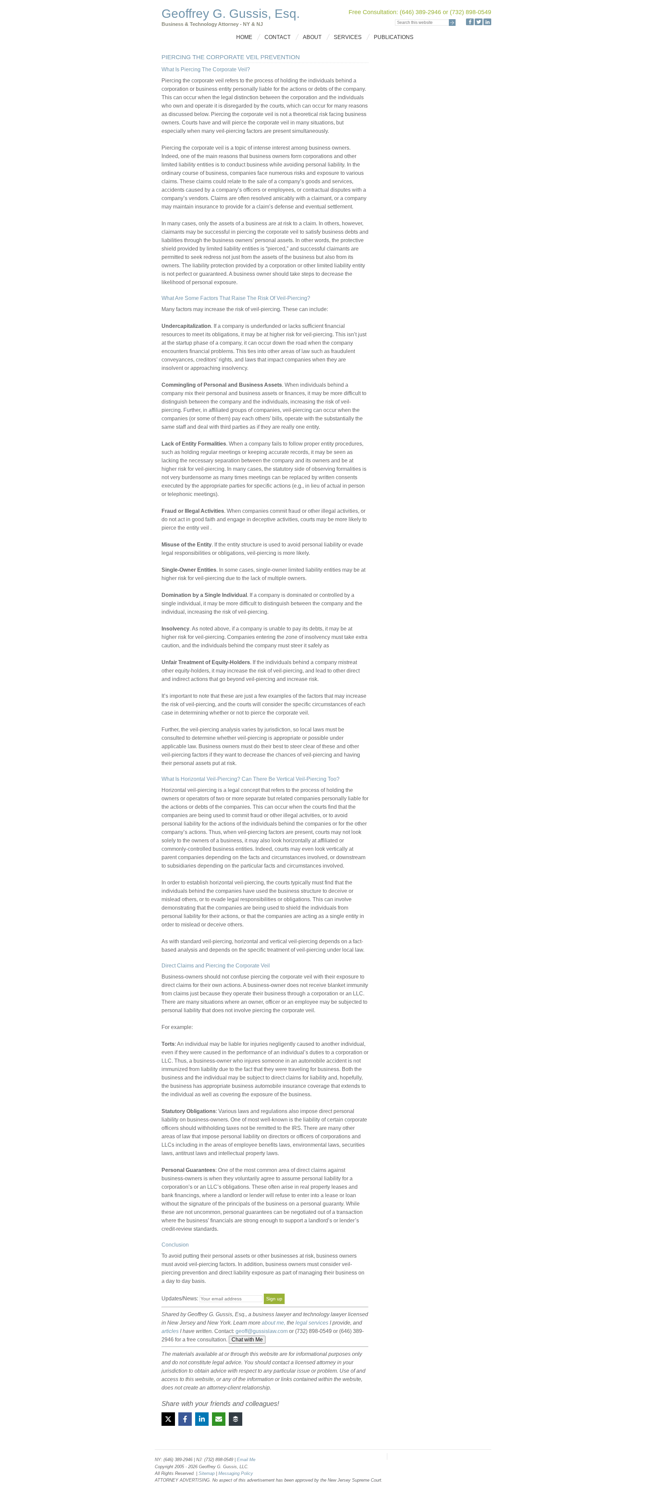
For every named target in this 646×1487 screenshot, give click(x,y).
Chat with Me (247, 1339)
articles (170, 1331)
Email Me (246, 1459)
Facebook (470, 21)
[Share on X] (168, 1419)
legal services (311, 1323)
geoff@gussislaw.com (262, 1331)
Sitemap (207, 1473)
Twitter (478, 21)
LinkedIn (487, 21)
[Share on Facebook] (185, 1419)
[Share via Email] (218, 1419)
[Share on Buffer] (235, 1419)
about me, (273, 1323)
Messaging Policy (235, 1473)
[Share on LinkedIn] (202, 1419)
